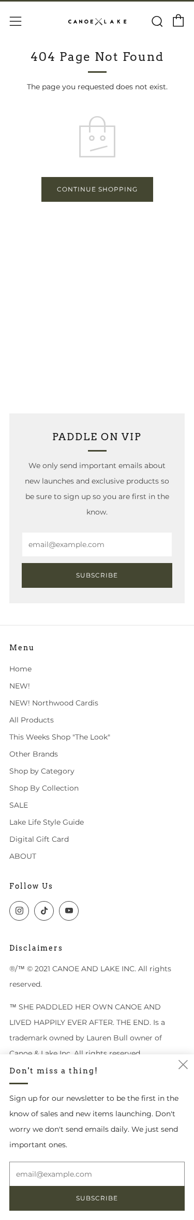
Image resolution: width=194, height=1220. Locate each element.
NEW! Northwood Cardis (53, 703)
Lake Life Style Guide (46, 822)
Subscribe (97, 575)
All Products (31, 720)
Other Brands (33, 754)
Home (20, 668)
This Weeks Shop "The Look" (59, 737)
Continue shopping (97, 189)
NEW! (19, 686)
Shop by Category (41, 771)
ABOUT (22, 856)
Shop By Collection (44, 788)
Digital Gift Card (39, 839)
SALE (18, 805)
